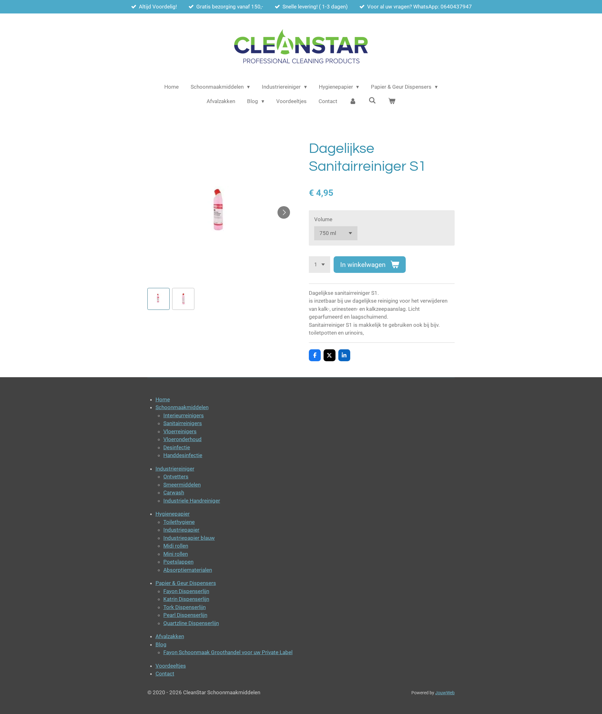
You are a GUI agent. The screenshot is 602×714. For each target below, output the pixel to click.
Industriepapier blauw (189, 538)
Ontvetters (175, 476)
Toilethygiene (179, 522)
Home (163, 399)
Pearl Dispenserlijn (185, 615)
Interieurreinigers (183, 415)
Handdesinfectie (182, 455)
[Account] (353, 101)
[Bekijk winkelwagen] (391, 101)
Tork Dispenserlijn (184, 607)
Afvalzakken (170, 636)
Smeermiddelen (182, 485)
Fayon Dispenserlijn (186, 591)
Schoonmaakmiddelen (182, 407)
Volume (323, 219)
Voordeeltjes (171, 666)
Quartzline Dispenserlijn (191, 623)
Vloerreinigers (180, 431)
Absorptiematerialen (187, 570)
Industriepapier (181, 530)
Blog (161, 644)
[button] (158, 299)
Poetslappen (178, 562)
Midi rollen (175, 546)
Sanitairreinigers (182, 423)
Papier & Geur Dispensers (186, 583)
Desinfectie (176, 447)
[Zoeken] (372, 100)
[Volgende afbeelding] (283, 212)
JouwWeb (445, 692)
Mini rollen (175, 554)
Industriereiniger (175, 469)
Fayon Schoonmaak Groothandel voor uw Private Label (228, 652)
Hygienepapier (173, 514)
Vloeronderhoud (182, 439)
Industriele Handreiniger (191, 501)
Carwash (173, 492)
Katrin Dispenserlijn (186, 599)
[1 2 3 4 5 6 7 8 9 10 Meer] (319, 264)
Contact (165, 673)
